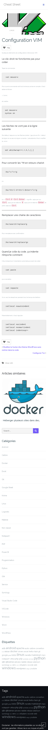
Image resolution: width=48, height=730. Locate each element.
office (12, 659)
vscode (30, 665)
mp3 (43, 655)
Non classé (6, 528)
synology (5, 665)
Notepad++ (6, 536)
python (39, 658)
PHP (3, 544)
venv (14, 665)
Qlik (3, 576)
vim (11, 363)
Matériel (5, 520)
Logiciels (5, 512)
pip (21, 658)
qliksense (9, 662)
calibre (32, 648)
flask (36, 652)
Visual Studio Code (9, 601)
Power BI (5, 552)
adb (3, 648)
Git (3, 479)
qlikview (17, 662)
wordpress (21, 668)
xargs (28, 668)
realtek (23, 662)
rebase (29, 662)
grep (9, 655)
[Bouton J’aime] (4, 47)
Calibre (5, 455)
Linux (11, 30)
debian (7, 652)
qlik (3, 662)
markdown (36, 655)
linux (7, 363)
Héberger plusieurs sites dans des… (21, 420)
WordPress (6, 633)
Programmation (8, 560)
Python (4, 568)
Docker (5, 463)
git (39, 652)
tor (11, 665)
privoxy (31, 659)
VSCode (5, 609)
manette (27, 655)
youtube (33, 669)
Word (4, 625)
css (3, 651)
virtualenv (23, 665)
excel (26, 652)
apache (20, 648)
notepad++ (6, 659)
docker (14, 651)
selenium (36, 662)
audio (27, 648)
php (17, 659)
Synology (6, 593)
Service (5, 584)
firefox (31, 652)
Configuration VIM (22, 40)
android (11, 648)
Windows (5, 617)
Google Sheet (7, 487)
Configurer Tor (39, 353)
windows (9, 668)
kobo (14, 655)
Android (5, 447)
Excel (4, 471)
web (35, 665)
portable (25, 659)
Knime (4, 496)
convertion (40, 648)
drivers (21, 652)
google (5, 655)
